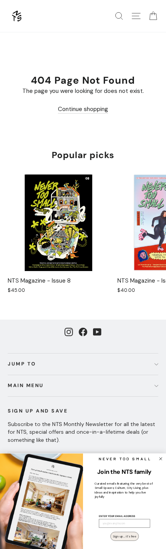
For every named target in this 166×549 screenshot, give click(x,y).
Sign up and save (38, 411)
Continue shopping (83, 109)
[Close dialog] (161, 458)
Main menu (26, 385)
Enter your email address (117, 516)
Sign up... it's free (124, 536)
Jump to (22, 364)
